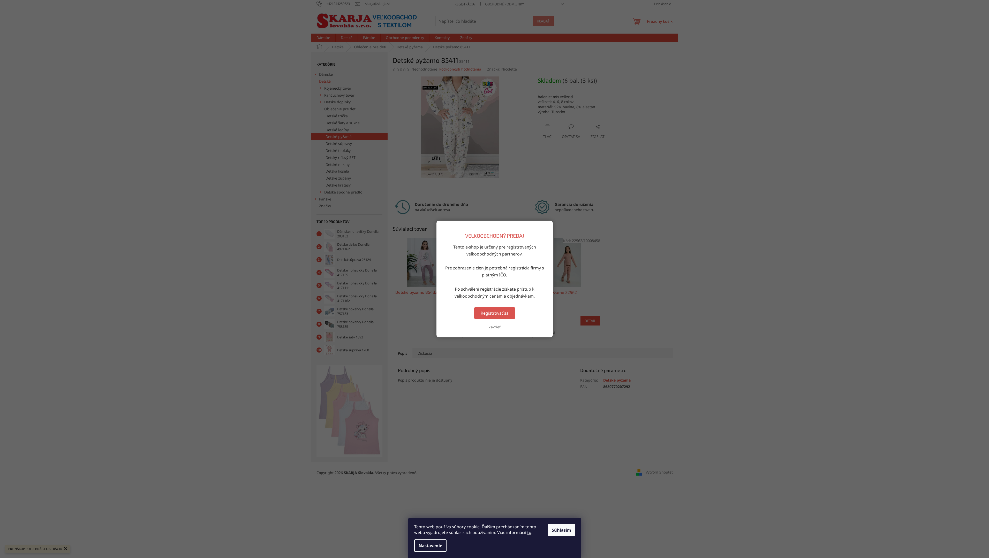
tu (529, 532)
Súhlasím (561, 530)
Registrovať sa (495, 313)
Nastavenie (430, 545)
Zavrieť (495, 326)
